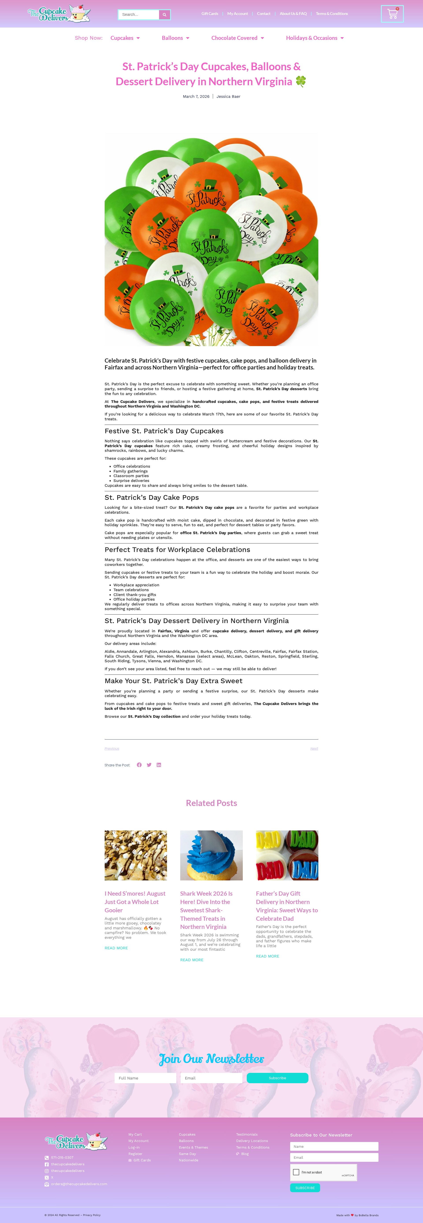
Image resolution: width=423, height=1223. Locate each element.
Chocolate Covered (235, 38)
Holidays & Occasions (311, 38)
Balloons (172, 38)
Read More (116, 948)
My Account (237, 13)
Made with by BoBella (352, 1215)
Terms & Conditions (332, 13)
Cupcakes (122, 38)
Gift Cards (210, 13)
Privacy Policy (91, 1215)
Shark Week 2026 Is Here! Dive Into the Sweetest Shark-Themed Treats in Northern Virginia (206, 910)
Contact (264, 13)
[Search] (164, 14)
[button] (139, 764)
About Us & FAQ (293, 13)
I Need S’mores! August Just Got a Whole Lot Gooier (135, 902)
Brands (373, 1215)
